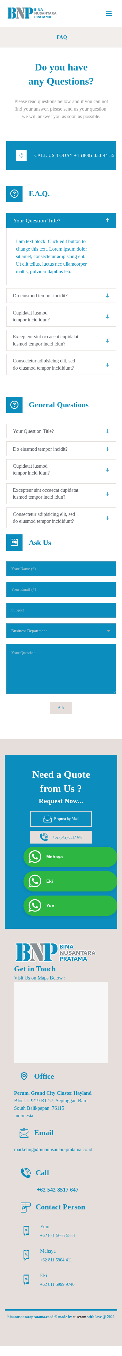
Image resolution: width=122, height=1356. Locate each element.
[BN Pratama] (35, 13)
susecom (79, 1317)
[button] (108, 13)
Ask (61, 707)
